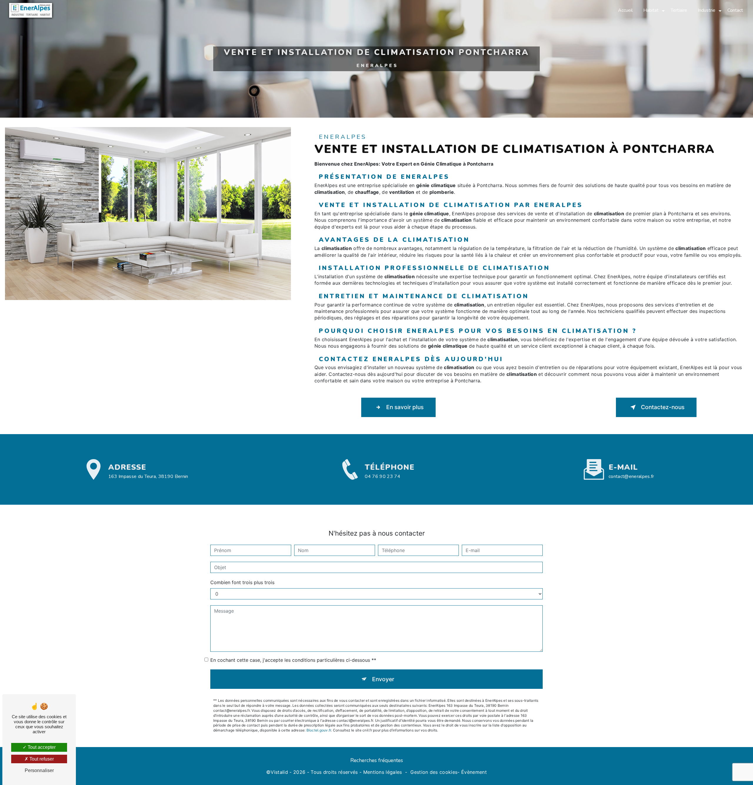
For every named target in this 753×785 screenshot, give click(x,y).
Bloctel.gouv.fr (318, 730)
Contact (735, 10)
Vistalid (279, 772)
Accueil (625, 10)
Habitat (651, 10)
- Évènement (472, 772)
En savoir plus (405, 407)
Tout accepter (41, 747)
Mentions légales (382, 772)
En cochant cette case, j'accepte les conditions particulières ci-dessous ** (293, 660)
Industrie (706, 10)
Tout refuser (41, 758)
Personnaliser (39, 770)
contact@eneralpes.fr (631, 476)
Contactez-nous (662, 407)
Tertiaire (679, 10)
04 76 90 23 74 (382, 476)
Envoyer (383, 679)
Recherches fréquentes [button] (376, 760)
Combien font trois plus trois (242, 582)
